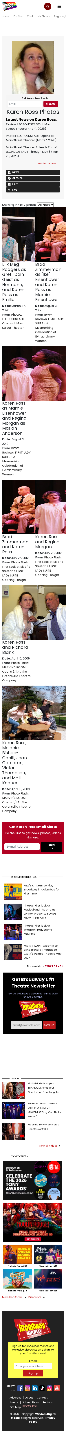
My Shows (44, 16)
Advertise (15, 1397)
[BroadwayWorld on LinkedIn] (34, 1388)
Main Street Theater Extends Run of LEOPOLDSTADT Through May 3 (31, 149)
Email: (33, 1361)
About (29, 1397)
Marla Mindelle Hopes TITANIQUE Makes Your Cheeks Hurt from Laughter (44, 1088)
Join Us (14, 1402)
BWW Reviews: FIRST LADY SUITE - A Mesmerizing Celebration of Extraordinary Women (49, 328)
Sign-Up (33, 1373)
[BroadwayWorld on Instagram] (27, 1388)
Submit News (30, 1402)
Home (5, 16)
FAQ (14, 189)
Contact (42, 1397)
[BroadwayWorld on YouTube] (56, 1388)
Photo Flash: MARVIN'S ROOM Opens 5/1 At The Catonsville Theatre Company (16, 671)
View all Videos (48, 1146)
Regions (48, 1402)
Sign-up (49, 1025)
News (15, 172)
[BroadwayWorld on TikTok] (42, 1388)
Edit (15, 184)
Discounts (35, 1297)
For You (18, 16)
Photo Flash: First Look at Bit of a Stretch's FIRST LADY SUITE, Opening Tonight (16, 571)
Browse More (45, 966)
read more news (47, 163)
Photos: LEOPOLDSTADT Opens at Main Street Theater (30, 138)
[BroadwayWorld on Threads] (49, 1388)
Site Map (15, 1407)
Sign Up (51, 103)
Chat (30, 16)
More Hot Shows (12, 1297)
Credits (17, 178)
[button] (47, 6)
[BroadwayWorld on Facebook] (20, 1388)
